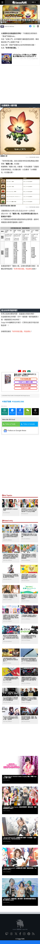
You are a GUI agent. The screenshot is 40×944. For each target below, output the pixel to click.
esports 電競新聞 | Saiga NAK (20, 929)
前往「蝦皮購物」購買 (26, 379)
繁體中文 (34, 2)
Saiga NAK (20, 2)
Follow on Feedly (10, 424)
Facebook (20, 412)
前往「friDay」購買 (26, 388)
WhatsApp (4, 412)
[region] (20, 87)
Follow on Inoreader (29, 424)
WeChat (28, 412)
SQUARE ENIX (18, 401)
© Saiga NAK (20, 939)
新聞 (2, 26)
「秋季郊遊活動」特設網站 (34, 157)
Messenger (12, 412)
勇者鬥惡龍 (7, 401)
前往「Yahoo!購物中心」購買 (26, 382)
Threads (35, 412)
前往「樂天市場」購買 (26, 385)
